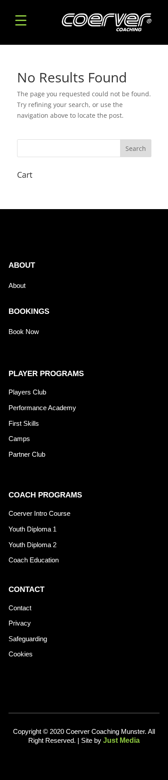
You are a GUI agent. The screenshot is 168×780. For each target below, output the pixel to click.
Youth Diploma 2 (32, 545)
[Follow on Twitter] (98, 761)
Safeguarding (28, 639)
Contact (20, 608)
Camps (19, 438)
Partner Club (27, 454)
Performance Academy (42, 407)
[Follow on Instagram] (84, 761)
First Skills (24, 423)
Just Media (121, 740)
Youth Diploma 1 (32, 529)
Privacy (20, 623)
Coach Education (34, 560)
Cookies (21, 654)
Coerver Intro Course (39, 513)
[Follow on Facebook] (70, 761)
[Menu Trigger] (21, 19)
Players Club (27, 392)
